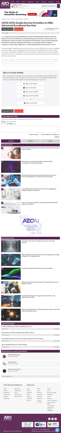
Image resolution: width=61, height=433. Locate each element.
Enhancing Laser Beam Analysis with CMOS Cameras (18, 332)
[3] (11, 180)
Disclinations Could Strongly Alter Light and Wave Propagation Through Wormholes (37, 162)
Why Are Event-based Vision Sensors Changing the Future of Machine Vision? (40, 282)
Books (38, 388)
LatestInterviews (50, 141)
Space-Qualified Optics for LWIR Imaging (14, 344)
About (48, 388)
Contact (49, 396)
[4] (11, 194)
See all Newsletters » (7, 376)
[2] (11, 166)
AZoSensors (17, 388)
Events (38, 390)
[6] (11, 314)
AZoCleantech (7, 394)
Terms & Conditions (52, 400)
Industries (39, 396)
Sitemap (39, 400)
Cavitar (6, 329)
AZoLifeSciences (18, 396)
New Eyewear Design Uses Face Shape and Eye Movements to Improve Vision (41, 148)
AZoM (5, 388)
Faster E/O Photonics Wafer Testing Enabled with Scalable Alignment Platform (40, 203)
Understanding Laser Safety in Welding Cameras (17, 326)
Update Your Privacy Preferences (13, 431)
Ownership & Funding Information (50, 409)
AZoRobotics (7, 392)
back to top (53, 414)
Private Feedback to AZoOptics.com (50, 134)
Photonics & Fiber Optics (14, 369)
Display (26, 19)
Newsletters (50, 394)
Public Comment (34, 134)
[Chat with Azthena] (57, 430)
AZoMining (6, 398)
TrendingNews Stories (11, 141)
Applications (40, 394)
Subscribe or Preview (12, 356)
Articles (28, 390)
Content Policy (50, 405)
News (8, 19)
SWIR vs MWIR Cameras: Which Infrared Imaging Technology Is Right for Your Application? (40, 255)
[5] (11, 207)
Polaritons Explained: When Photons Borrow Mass (37, 268)
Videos (28, 394)
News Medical (17, 394)
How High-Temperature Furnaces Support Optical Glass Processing (22, 338)
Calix (2, 36)
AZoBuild (6, 396)
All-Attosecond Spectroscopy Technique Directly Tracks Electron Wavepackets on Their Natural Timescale (39, 176)
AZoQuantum (17, 390)
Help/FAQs (39, 398)
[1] (11, 153)
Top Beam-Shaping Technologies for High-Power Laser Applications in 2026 (38, 296)
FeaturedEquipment (30, 141)
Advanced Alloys (12, 362)
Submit (57, 136)
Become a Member (52, 392)
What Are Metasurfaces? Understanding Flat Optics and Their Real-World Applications (41, 310)
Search (49, 390)
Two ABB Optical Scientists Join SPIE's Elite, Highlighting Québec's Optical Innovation (39, 189)
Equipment (29, 392)
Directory (29, 396)
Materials (39, 392)
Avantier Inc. (7, 347)
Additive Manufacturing (14, 354)
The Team (39, 402)
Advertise (49, 398)
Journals (29, 400)
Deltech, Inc (7, 341)
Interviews (29, 398)
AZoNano (6, 390)
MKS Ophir (6, 335)
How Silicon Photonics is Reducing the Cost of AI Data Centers (38, 241)
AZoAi (15, 392)
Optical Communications (17, 19)
